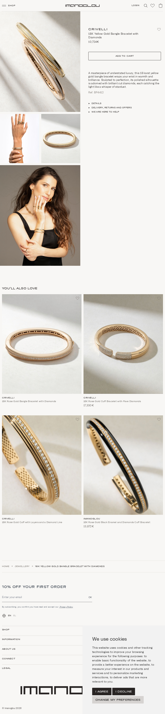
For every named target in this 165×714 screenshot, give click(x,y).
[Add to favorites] (159, 29)
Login (135, 5)
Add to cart (125, 56)
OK (90, 597)
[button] (10, 5)
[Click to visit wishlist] (152, 5)
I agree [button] (101, 691)
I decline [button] (124, 691)
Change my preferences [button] (117, 699)
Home (5, 566)
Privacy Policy (66, 607)
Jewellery (22, 566)
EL (14, 615)
